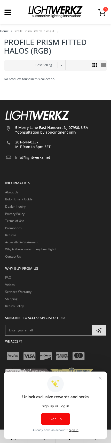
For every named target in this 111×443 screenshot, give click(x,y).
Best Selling (43, 65)
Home (4, 31)
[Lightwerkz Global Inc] (55, 12)
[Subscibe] (99, 330)
